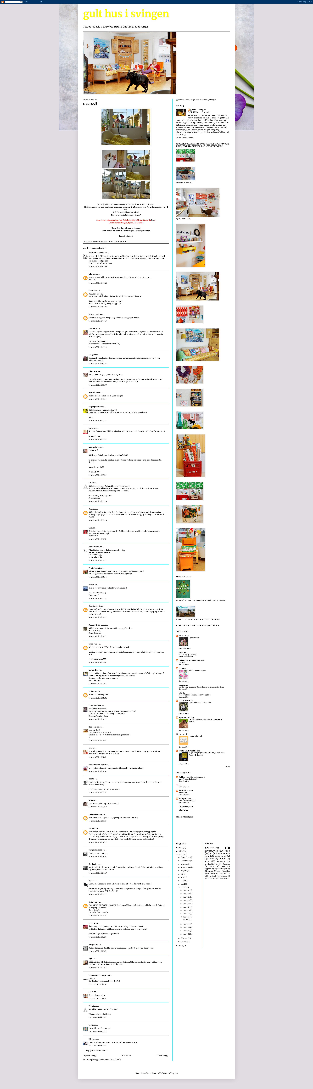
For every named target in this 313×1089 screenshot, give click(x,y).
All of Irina (183, 810)
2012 (181, 851)
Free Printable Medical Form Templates (195, 695)
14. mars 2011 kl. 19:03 (97, 771)
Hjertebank (94, 392)
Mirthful (182, 652)
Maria (91, 1025)
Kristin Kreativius (96, 253)
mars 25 (186, 900)
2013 (181, 848)
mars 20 (186, 910)
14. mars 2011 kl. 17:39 (97, 636)
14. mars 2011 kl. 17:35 (97, 617)
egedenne (183, 685)
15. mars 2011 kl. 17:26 (97, 937)
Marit (91, 992)
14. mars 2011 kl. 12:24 (98, 420)
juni (182, 877)
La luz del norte (95, 814)
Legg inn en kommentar (96, 1051)
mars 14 (186, 917)
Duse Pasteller (95, 705)
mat (223, 866)
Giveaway (209, 871)
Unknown (93, 291)
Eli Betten (93, 371)
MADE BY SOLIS (186, 701)
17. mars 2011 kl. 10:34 (97, 984)
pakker (227, 871)
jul (206, 876)
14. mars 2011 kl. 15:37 (97, 560)
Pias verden (184, 734)
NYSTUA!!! (186, 920)
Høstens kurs (194, 638)
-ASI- (159, 1073)
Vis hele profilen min (185, 138)
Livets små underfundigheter (192, 660)
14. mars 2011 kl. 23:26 (97, 916)
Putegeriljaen (185, 798)
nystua (212, 876)
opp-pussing (222, 876)
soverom (224, 878)
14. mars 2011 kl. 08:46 (98, 283)
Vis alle (227, 766)
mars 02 (186, 934)
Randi (91, 509)
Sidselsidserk (95, 606)
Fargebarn (93, 945)
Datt (91, 748)
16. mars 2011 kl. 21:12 (97, 968)
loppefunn (220, 856)
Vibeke (92, 1039)
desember (185, 857)
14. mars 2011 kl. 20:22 (98, 842)
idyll (90, 959)
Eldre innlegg (162, 1055)
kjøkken (209, 858)
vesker (207, 878)
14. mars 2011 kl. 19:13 (97, 792)
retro (227, 851)
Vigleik (92, 1006)
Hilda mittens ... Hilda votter (200, 703)
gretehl (92, 923)
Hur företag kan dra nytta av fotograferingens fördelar (201, 687)
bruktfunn (212, 848)
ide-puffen (93, 670)
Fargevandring (95, 850)
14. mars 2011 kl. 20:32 (98, 856)
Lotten (92, 428)
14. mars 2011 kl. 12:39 (97, 439)
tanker (222, 858)
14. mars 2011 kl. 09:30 (98, 363)
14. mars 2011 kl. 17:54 (97, 684)
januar (184, 941)
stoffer (208, 864)
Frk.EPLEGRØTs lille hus (189, 751)
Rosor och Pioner (96, 625)
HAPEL (182, 693)
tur (210, 853)
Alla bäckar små (186, 790)
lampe (219, 871)
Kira (216, 864)
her (152, 220)
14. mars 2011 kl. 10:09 (98, 385)
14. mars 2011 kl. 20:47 (98, 873)
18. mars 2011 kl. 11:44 (98, 1017)
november (185, 861)
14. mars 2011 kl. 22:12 (97, 894)
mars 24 (186, 903)
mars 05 (186, 927)
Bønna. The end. (195, 736)
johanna (92, 274)
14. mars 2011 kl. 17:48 (97, 662)
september (185, 867)
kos (218, 851)
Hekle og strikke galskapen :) (192, 777)
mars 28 (186, 893)
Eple (91, 880)
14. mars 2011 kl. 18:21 (97, 740)
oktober (184, 864)
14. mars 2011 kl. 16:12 (97, 598)
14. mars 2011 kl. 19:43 (97, 821)
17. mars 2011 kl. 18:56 (97, 998)
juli (182, 874)
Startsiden (126, 1055)
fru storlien (184, 636)
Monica (92, 829)
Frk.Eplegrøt (94, 568)
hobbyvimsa (94, 447)
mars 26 (186, 897)
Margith (92, 355)
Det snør (182, 662)
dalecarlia (183, 793)
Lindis (91, 483)
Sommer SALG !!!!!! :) (187, 801)
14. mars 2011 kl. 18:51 (97, 757)
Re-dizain (93, 864)
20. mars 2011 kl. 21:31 (97, 1031)
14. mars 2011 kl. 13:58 (98, 501)
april (183, 884)
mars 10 (186, 924)
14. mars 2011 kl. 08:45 (98, 266)
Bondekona (94, 727)
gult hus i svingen (126, 14)
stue (207, 861)
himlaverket (94, 547)
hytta (212, 866)
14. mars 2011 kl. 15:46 (98, 577)
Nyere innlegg (90, 1055)
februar (184, 938)
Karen (91, 585)
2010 (181, 946)
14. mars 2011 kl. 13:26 (97, 475)
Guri (91, 528)
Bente (91, 779)
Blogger (173, 1073)
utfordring (211, 873)
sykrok (215, 878)
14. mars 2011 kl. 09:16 (98, 347)
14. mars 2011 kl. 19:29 (98, 807)
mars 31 (186, 890)
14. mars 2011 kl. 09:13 (98, 321)
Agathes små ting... (187, 717)
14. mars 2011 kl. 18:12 (97, 719)
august (184, 871)
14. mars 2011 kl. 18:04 (98, 698)
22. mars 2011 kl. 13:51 (97, 1046)
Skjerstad (93, 329)
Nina (91, 800)
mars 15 (186, 913)
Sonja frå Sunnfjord (97, 765)
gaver (208, 851)
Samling (226, 864)
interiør (222, 853)
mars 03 (186, 931)
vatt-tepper (222, 869)
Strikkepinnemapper (197, 670)
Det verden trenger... (98, 975)
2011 (181, 854)
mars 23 (186, 907)
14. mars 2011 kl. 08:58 (98, 307)
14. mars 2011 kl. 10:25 (97, 399)
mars (183, 887)
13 (180, 785)
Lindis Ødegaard (186, 806)
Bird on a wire (95, 314)
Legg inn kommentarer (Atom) (107, 1060)
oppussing (209, 869)
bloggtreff (223, 873)
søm (207, 856)
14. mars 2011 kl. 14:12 (97, 539)
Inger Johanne (95, 407)
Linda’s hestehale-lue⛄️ (188, 779)
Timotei (182, 668)
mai (182, 881)
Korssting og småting (187, 655)
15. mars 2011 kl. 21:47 (97, 951)
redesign (221, 861)
